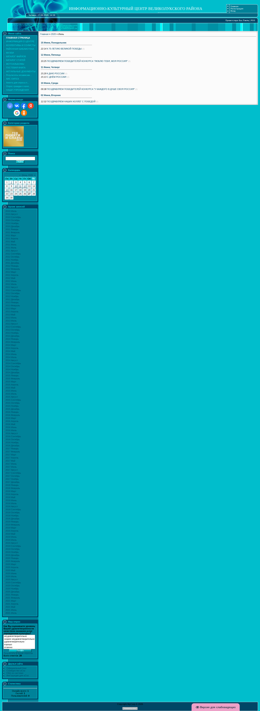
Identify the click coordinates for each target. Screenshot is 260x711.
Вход (233, 11)
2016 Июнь (11, 427)
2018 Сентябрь (13, 509)
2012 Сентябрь (13, 290)
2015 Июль (11, 394)
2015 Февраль (12, 378)
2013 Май (10, 314)
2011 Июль (10, 247)
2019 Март (10, 528)
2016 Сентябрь (13, 436)
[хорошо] (19, 644)
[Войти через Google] (17, 113)
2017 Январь (12, 448)
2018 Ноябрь (12, 515)
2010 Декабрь (12, 226)
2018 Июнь (11, 500)
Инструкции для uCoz (17, 675)
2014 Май (10, 351)
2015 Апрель (11, 384)
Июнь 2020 (27, 175)
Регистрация (237, 9)
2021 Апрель (11, 604)
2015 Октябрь (12, 403)
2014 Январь (12, 339)
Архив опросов (25, 653)
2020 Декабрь (12, 591)
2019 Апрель (11, 531)
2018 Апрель (11, 494)
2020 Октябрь (12, 585)
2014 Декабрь (12, 372)
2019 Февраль (12, 524)
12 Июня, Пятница (51, 55)
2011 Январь (11, 229)
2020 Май (10, 570)
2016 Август (11, 433)
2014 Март (10, 345)
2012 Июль (11, 284)
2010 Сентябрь (13, 217)
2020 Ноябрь (12, 588)
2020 (53, 34)
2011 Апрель (11, 238)
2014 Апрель (11, 348)
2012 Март (10, 272)
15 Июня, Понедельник (53, 42)
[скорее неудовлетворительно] (19, 639)
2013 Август (11, 324)
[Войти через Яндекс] (31, 106)
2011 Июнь (10, 244)
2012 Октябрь (12, 293)
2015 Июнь (11, 390)
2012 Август (11, 287)
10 (16, 186)
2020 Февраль (12, 561)
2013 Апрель (11, 311)
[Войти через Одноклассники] (24, 113)
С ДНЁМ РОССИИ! (56, 77)
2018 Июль (11, 503)
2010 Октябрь (12, 220)
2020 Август (11, 579)
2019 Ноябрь (12, 552)
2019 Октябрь (12, 549)
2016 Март (10, 418)
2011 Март (10, 235)
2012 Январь (12, 266)
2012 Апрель (11, 275)
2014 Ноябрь (12, 369)
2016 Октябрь (12, 439)
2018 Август (11, 506)
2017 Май (10, 461)
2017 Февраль (12, 451)
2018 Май (10, 497)
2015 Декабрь (12, 409)
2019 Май (10, 534)
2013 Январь (12, 302)
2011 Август (11, 250)
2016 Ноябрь (12, 442)
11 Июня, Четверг (50, 67)
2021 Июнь (11, 610)
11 (20, 186)
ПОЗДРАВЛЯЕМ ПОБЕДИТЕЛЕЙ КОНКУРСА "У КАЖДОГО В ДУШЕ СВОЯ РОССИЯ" (91, 89)
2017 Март (10, 454)
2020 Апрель (11, 567)
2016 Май (10, 424)
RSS (253, 20)
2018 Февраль (12, 488)
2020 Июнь (11, 573)
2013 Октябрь (12, 330)
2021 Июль (11, 613)
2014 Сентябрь (13, 363)
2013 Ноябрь (12, 333)
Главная (234, 6)
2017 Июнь (11, 464)
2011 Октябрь (12, 257)
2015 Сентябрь (13, 400)
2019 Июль (11, 540)
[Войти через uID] (10, 106)
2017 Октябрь (12, 476)
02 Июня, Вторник (51, 95)
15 (7, 190)
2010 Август (11, 214)
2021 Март (10, 601)
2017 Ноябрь (12, 479)
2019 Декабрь (12, 555)
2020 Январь (12, 558)
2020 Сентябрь (13, 582)
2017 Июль (11, 467)
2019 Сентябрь (13, 546)
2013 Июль (11, 320)
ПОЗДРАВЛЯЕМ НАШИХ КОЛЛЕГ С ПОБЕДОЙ (71, 101)
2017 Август (11, 470)
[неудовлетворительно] (19, 636)
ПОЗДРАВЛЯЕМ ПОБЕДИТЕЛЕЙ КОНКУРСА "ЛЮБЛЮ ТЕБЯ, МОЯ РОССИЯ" (87, 61)
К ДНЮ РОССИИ (55, 73)
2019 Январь (12, 521)
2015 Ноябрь (12, 406)
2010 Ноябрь (12, 223)
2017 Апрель (11, 457)
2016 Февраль (12, 415)
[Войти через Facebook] (24, 106)
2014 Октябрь (12, 366)
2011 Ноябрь (11, 260)
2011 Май (10, 241)
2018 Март (10, 491)
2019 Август (11, 543)
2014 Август (11, 360)
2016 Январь (12, 412)
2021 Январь (12, 594)
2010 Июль (11, 211)
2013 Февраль (12, 305)
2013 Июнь (11, 317)
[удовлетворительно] (19, 641)
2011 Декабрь (12, 263)
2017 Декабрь (12, 482)
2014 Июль (11, 357)
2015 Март (10, 381)
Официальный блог (16, 668)
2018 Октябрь (12, 512)
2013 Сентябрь (13, 327)
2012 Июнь (11, 281)
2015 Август (11, 397)
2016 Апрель (11, 421)
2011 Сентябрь (13, 253)
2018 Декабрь (12, 518)
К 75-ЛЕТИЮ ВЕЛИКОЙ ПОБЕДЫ (64, 48)
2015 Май (10, 387)
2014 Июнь (11, 354)
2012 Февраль (12, 269)
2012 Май (10, 278)
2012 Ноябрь (12, 296)
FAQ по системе (14, 673)
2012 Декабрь (12, 299)
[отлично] (19, 647)
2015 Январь (12, 375)
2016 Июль (11, 430)
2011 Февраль (12, 232)
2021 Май (10, 607)
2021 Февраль (12, 598)
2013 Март (10, 308)
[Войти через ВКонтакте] (17, 106)
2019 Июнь (11, 537)
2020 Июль (11, 576)
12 (25, 186)
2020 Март (10, 564)
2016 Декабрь (12, 445)
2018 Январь (12, 485)
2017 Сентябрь (13, 473)
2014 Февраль (12, 342)
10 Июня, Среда (49, 83)
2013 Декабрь (12, 336)
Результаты (9, 653)
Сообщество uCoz (15, 670)
